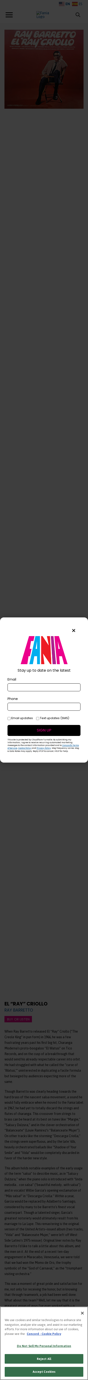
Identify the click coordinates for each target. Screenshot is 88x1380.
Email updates (22, 718)
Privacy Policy (44, 748)
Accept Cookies (44, 1371)
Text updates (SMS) (54, 718)
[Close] (82, 1313)
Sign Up (44, 730)
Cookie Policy (24, 748)
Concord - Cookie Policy (44, 1334)
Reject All (44, 1359)
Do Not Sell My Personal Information (44, 1346)
